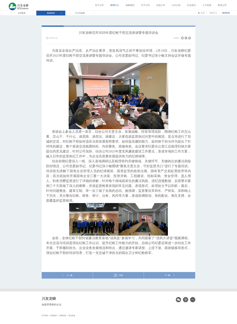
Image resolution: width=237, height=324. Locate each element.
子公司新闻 (80, 13)
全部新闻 (22, 13)
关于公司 (99, 5)
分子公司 (145, 5)
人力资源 (206, 5)
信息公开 (160, 5)
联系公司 (222, 5)
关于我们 (45, 315)
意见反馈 (71, 315)
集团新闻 (226, 13)
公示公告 (176, 5)
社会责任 (191, 5)
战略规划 (130, 5)
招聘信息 (63, 315)
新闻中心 (114, 5)
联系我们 (54, 315)
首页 (203, 13)
